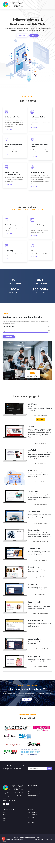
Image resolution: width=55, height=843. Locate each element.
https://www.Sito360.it (40, 443)
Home (4, 812)
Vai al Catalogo (40, 419)
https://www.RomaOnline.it (40, 577)
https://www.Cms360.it (40, 482)
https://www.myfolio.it (40, 463)
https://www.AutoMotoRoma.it (40, 649)
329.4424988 (34, 815)
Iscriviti (49, 768)
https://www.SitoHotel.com (40, 523)
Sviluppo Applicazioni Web (34, 793)
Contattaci (27, 699)
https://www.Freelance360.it (40, 613)
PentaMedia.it (24, 837)
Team (4, 824)
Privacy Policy (49, 839)
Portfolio (4, 818)
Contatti (4, 822)
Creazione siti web (32, 788)
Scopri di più (22, 35)
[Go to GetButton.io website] (3, 841)
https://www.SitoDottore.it (40, 504)
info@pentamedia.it (35, 820)
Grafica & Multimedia (33, 795)
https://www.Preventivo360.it (40, 541)
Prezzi (4, 816)
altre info (9, 129)
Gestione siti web (32, 790)
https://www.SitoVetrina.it (40, 416)
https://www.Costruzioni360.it (40, 632)
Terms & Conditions (39, 839)
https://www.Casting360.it (40, 666)
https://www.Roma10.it (40, 594)
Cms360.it (38, 837)
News (4, 820)
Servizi (34, 35)
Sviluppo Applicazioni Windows (35, 792)
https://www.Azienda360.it (40, 560)
